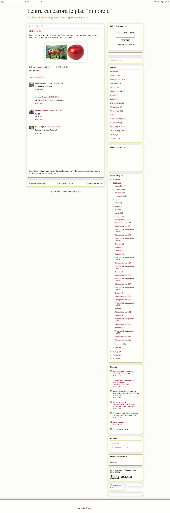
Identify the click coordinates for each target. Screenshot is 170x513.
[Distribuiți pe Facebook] (64, 67)
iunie (117, 206)
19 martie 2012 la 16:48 (52, 127)
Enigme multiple (116, 91)
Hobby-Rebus (40, 83)
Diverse (113, 87)
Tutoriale (113, 138)
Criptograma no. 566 (122, 296)
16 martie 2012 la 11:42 (57, 111)
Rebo (38, 70)
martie (117, 216)
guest (112, 99)
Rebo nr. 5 (118, 328)
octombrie (119, 193)
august (118, 199)
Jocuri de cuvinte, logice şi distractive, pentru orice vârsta (126, 392)
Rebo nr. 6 (118, 315)
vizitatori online (116, 60)
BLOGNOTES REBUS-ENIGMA (125, 413)
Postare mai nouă (37, 183)
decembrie (119, 186)
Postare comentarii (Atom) (70, 191)
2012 (115, 183)
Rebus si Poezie (119, 402)
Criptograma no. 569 (122, 263)
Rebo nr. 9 (118, 272)
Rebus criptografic (117, 119)
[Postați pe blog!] (59, 67)
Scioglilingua (115, 127)
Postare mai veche (94, 183)
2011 (115, 352)
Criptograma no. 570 (122, 235)
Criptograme (115, 79)
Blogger (88, 508)
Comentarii (117, 448)
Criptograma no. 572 (122, 223)
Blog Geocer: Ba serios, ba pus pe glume (124, 381)
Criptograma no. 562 (122, 336)
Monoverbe (114, 111)
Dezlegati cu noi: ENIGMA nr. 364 (125, 415)
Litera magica (115, 103)
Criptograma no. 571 (122, 226)
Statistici (113, 463)
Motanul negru (119, 422)
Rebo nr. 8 (118, 293)
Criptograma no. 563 (122, 324)
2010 (115, 355)
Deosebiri (114, 83)
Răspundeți (39, 90)
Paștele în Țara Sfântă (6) (122, 384)
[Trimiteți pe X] (62, 67)
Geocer (38, 127)
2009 (115, 359)
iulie (117, 203)
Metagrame (114, 107)
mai (116, 210)
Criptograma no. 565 (122, 300)
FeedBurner (129, 45)
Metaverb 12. (117, 395)
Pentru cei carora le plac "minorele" (69, 10)
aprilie (117, 213)
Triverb (113, 135)
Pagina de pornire (65, 183)
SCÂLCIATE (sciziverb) (121, 373)
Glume (112, 95)
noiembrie (119, 189)
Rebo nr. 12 (119, 244)
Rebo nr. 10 (119, 254)
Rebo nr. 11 (119, 247)
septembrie (119, 196)
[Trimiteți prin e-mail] (57, 67)
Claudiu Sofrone (41, 111)
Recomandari (115, 123)
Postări (116, 444)
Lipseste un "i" (120, 251)
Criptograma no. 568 (122, 275)
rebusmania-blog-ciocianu (124, 371)
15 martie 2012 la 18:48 (54, 83)
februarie (119, 344)
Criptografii (114, 75)
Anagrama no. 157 (121, 219)
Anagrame (114, 71)
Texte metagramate (117, 131)
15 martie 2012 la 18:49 (50, 97)
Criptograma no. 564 (122, 312)
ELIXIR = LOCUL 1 (120, 429)
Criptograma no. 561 (122, 340)
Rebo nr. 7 (118, 309)
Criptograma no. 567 (122, 284)
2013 (115, 180)
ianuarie (118, 347)
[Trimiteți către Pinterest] (67, 67)
